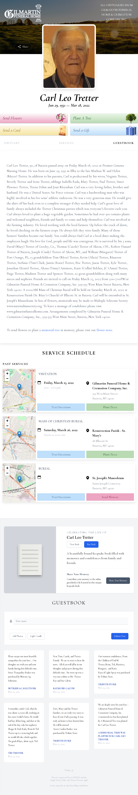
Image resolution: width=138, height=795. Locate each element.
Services (66, 143)
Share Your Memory (118, 580)
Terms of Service (76, 780)
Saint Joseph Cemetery (106, 483)
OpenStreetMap (72, 785)
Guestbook (123, 143)
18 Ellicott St (100, 441)
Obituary (12, 143)
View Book (74, 544)
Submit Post (120, 636)
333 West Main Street (105, 393)
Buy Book (91, 544)
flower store (104, 330)
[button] (19, 387)
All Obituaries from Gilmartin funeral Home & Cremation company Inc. (116, 12)
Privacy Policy (61, 780)
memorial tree (51, 330)
